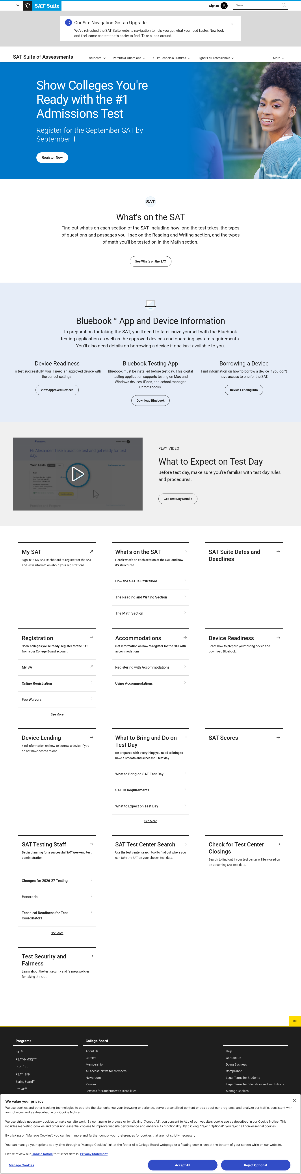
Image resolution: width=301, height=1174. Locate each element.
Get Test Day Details (178, 499)
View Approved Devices (57, 390)
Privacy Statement (94, 1154)
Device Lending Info (244, 390)
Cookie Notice (42, 1154)
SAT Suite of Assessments (43, 57)
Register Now (52, 157)
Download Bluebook (150, 400)
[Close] (294, 1100)
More (276, 58)
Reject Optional (255, 1165)
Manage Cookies (21, 1165)
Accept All (182, 1165)
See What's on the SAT (150, 261)
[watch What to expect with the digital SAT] (78, 474)
